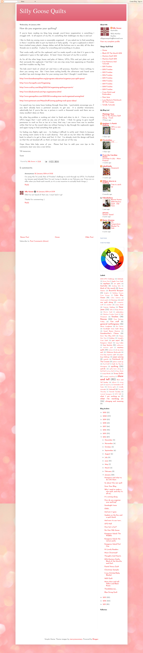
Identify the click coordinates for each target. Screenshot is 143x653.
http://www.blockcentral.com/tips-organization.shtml (40, 92)
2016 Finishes (107, 81)
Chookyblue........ (108, 140)
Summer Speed (107, 215)
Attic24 (105, 213)
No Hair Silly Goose (111, 530)
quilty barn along (115, 369)
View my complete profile (110, 41)
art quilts (117, 283)
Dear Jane (106, 97)
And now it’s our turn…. (113, 520)
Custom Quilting (109, 307)
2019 (105, 419)
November (109, 443)
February (108, 471)
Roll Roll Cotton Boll (107, 371)
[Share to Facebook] (56, 162)
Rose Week (119, 371)
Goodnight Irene (110, 505)
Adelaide (120, 279)
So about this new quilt (113, 483)
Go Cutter (119, 326)
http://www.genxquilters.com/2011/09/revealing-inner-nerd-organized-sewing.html (52, 96)
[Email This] (50, 162)
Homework (115, 168)
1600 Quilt (108, 578)
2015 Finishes (107, 78)
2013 (105, 597)
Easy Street (119, 309)
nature (111, 350)
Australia (103, 286)
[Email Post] (46, 161)
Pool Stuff (106, 364)
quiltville (103, 369)
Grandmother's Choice (109, 333)
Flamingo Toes (108, 114)
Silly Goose (29, 192)
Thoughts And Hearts (112, 556)
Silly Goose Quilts (43, 11)
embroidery (119, 312)
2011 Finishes (107, 66)
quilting (114, 366)
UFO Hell (118, 394)
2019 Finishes (107, 89)
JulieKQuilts (107, 166)
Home (57, 237)
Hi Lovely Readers (111, 549)
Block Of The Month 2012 (112, 53)
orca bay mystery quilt (108, 355)
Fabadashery (107, 198)
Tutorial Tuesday (114, 392)
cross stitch (119, 305)
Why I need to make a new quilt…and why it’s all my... (113, 491)
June (107, 461)
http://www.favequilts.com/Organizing (35, 83)
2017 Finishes (107, 84)
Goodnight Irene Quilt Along (113, 329)
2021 (105, 412)
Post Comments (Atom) (39, 241)
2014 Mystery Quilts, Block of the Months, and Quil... (113, 561)
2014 (105, 437)
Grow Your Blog (110, 486)
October (108, 447)
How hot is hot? (110, 527)
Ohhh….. (107, 509)
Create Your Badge (105, 242)
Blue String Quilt (110, 592)
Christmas (114, 300)
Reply (27, 185)
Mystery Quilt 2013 (109, 56)
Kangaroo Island (106, 343)
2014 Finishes (107, 75)
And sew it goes (110, 512)
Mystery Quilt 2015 (109, 59)
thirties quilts (112, 387)
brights (106, 293)
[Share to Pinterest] (58, 162)
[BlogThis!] (52, 162)
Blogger (95, 639)
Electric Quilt (107, 312)
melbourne (120, 345)
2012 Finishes (107, 69)
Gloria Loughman (106, 326)
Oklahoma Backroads (113, 352)
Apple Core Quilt (117, 281)
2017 (105, 426)
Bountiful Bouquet (116, 291)
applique (106, 283)
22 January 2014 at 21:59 (46, 192)
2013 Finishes (107, 72)
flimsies (103, 319)
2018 (105, 423)
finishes (115, 317)
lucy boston (107, 345)
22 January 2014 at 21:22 (44, 174)
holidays (112, 338)
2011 (104, 604)
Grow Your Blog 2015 (107, 336)
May (107, 464)
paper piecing (118, 357)
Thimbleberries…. (110, 589)
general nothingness (109, 324)
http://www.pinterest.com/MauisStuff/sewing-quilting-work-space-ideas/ (48, 101)
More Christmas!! (110, 553)
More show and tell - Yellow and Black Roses (112, 584)
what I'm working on (111, 399)
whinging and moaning (114, 401)
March (107, 468)
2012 (105, 601)
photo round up (118, 362)
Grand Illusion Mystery (112, 331)
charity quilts (104, 300)
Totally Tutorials (108, 105)
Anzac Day (106, 281)
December (109, 440)
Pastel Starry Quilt (111, 566)
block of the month (107, 288)
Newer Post (24, 237)
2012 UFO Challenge (107, 279)
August (108, 454)
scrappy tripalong (109, 376)
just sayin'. (116, 340)
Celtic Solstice (115, 297)
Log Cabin (119, 343)
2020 (105, 416)
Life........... (114, 142)
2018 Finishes (107, 87)
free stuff (114, 321)
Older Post (89, 237)
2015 (105, 433)
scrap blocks (106, 373)
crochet (108, 305)
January (108, 475)
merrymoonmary (76, 639)
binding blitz (116, 286)
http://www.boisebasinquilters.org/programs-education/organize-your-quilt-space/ (52, 79)
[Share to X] (54, 162)
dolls (111, 309)
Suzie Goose (103, 238)
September (109, 450)
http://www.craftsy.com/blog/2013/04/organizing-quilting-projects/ (46, 87)
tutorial (112, 389)
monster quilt (108, 347)
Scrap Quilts (118, 373)
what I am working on (110, 396)
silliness (114, 382)
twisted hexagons (106, 394)
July (106, 457)
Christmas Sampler (111, 570)
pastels (106, 359)
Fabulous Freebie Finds (110, 314)
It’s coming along (110, 497)
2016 (105, 430)
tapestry (108, 384)
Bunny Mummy (108, 220)
